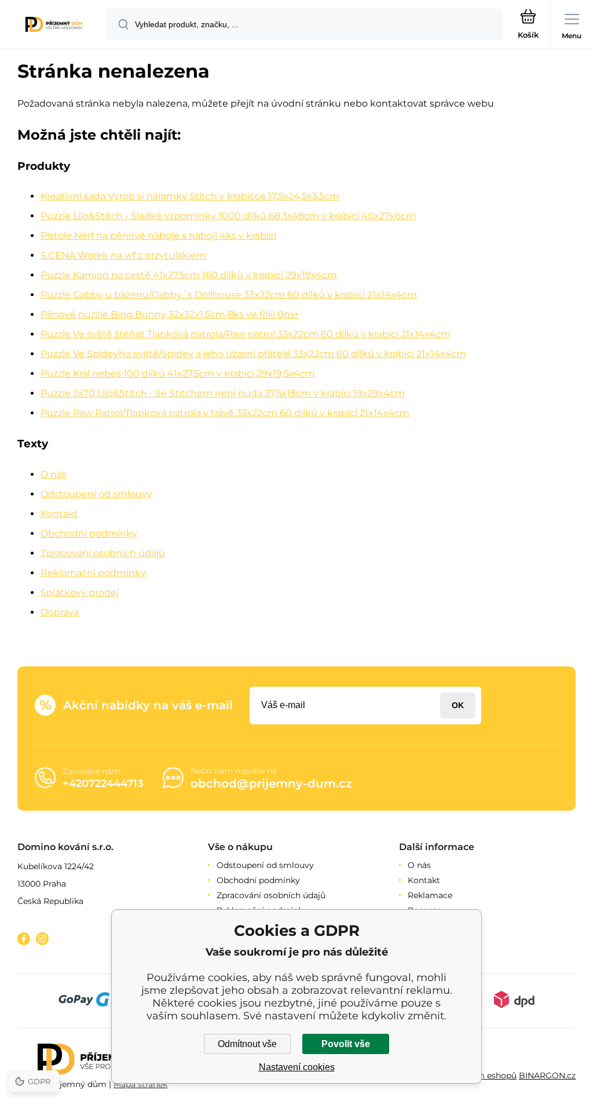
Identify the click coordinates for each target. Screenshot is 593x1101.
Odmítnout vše (247, 1044)
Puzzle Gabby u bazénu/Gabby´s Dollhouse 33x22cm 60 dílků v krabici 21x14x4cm (229, 294)
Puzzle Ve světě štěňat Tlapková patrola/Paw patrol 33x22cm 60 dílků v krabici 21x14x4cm (246, 334)
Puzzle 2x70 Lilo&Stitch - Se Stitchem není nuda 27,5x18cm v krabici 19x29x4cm (223, 393)
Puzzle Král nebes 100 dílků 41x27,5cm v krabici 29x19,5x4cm (178, 373)
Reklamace (430, 895)
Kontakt (59, 513)
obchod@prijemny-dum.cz (271, 783)
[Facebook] (23, 938)
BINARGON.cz (547, 1075)
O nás (54, 474)
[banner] (54, 25)
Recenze (424, 910)
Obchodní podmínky (89, 533)
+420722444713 (103, 783)
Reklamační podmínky (93, 572)
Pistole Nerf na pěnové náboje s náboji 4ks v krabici (158, 235)
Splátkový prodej (80, 592)
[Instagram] (42, 938)
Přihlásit (457, 705)
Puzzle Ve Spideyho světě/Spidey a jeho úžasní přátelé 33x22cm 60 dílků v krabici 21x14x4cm (253, 353)
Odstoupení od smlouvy (96, 494)
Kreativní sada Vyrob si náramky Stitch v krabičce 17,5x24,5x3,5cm (190, 196)
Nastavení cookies (297, 1067)
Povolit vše (345, 1044)
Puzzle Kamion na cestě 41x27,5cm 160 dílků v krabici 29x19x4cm (189, 274)
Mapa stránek (140, 1084)
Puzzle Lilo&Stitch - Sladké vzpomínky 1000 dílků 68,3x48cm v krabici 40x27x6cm (228, 215)
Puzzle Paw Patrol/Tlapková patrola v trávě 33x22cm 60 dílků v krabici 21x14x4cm (225, 412)
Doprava (60, 612)
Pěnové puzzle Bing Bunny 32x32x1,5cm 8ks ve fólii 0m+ (170, 314)
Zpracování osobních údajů (103, 553)
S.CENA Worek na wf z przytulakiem (123, 255)
